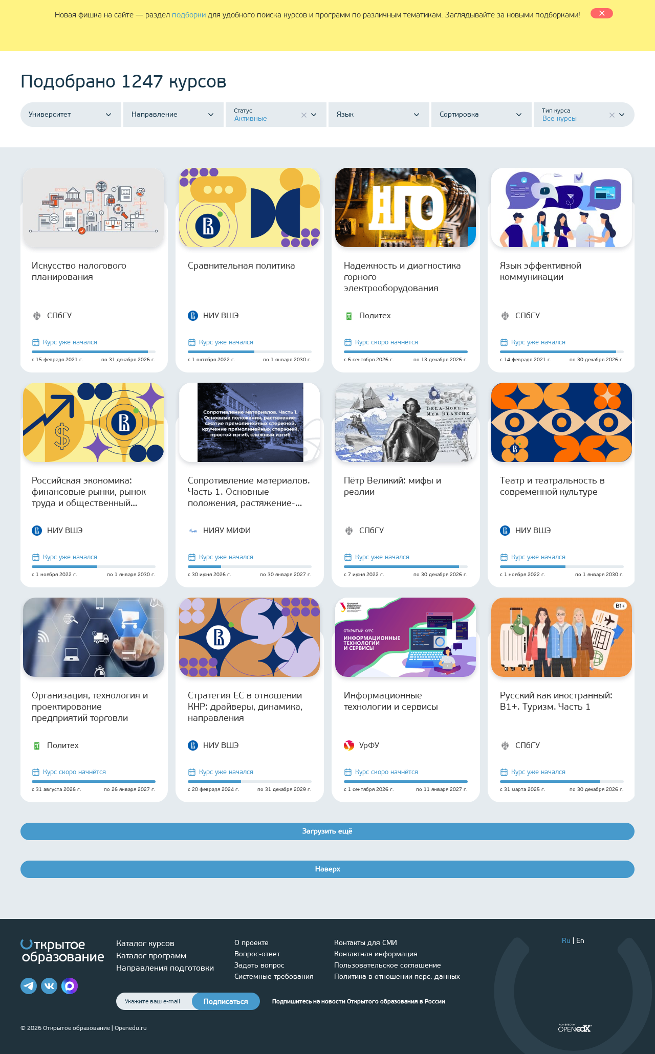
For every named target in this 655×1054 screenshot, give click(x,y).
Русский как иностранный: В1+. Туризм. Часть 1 (556, 701)
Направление (155, 114)
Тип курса (556, 110)
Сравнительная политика (241, 265)
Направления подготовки (165, 968)
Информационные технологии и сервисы (391, 701)
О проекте (251, 942)
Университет (50, 114)
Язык (345, 114)
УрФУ (369, 745)
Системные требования (274, 976)
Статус (243, 110)
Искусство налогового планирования (79, 271)
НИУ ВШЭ (221, 315)
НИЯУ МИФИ (227, 530)
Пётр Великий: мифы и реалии (392, 486)
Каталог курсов (145, 943)
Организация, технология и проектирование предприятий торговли (90, 706)
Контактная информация (376, 954)
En (580, 940)
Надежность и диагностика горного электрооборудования (402, 277)
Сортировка (459, 114)
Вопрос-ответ (257, 954)
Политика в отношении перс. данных (397, 976)
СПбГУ (59, 315)
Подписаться (226, 1001)
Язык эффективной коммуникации (540, 271)
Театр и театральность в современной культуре (552, 486)
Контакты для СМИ (365, 942)
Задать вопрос (259, 965)
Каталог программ (151, 955)
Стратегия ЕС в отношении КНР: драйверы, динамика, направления (245, 706)
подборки (189, 14)
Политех (375, 315)
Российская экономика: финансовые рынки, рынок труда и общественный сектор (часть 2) (89, 492)
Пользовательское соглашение (387, 965)
